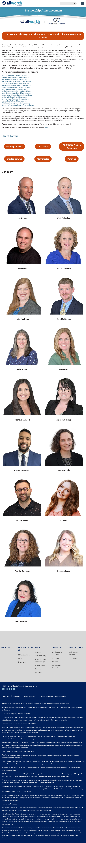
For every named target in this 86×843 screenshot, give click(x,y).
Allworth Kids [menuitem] (40, 665)
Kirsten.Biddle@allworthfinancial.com (15, 97)
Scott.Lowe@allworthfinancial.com (14, 75)
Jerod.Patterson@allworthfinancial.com (16, 85)
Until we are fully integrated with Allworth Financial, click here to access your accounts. (43, 36)
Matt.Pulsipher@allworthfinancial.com (15, 77)
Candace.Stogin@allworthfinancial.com (16, 87)
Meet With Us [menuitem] (76, 647)
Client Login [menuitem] (22, 662)
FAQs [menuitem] (20, 658)
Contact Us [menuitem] (73, 658)
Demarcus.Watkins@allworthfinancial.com (17, 95)
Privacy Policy (65, 703)
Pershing (71, 159)
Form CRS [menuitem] (38, 672)
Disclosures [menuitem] (17, 696)
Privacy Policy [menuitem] (6, 696)
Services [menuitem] (5, 647)
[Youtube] (14, 689)
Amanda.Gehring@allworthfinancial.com (16, 93)
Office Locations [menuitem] (24, 655)
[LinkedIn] (3, 689)
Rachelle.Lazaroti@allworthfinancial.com (16, 91)
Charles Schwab (14, 159)
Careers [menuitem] (38, 669)
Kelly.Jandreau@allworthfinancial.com (15, 83)
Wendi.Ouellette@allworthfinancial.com (16, 81)
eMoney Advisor (14, 146)
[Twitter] (7, 689)
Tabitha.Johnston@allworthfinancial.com (16, 103)
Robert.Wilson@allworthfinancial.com (15, 99)
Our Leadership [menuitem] (40, 656)
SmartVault (43, 146)
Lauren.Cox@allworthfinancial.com (14, 101)
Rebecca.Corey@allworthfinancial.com (18, 105)
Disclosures (56, 703)
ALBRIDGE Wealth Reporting (72, 146)
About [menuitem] (38, 647)
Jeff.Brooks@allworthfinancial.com (14, 79)
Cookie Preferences (29, 696)
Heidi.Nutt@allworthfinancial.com (14, 89)
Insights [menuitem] (56, 647)
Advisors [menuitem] (38, 652)
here (46, 128)
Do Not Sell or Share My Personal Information (52, 696)
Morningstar (43, 159)
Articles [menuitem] (55, 662)
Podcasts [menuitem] (55, 658)
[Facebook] (10, 689)
